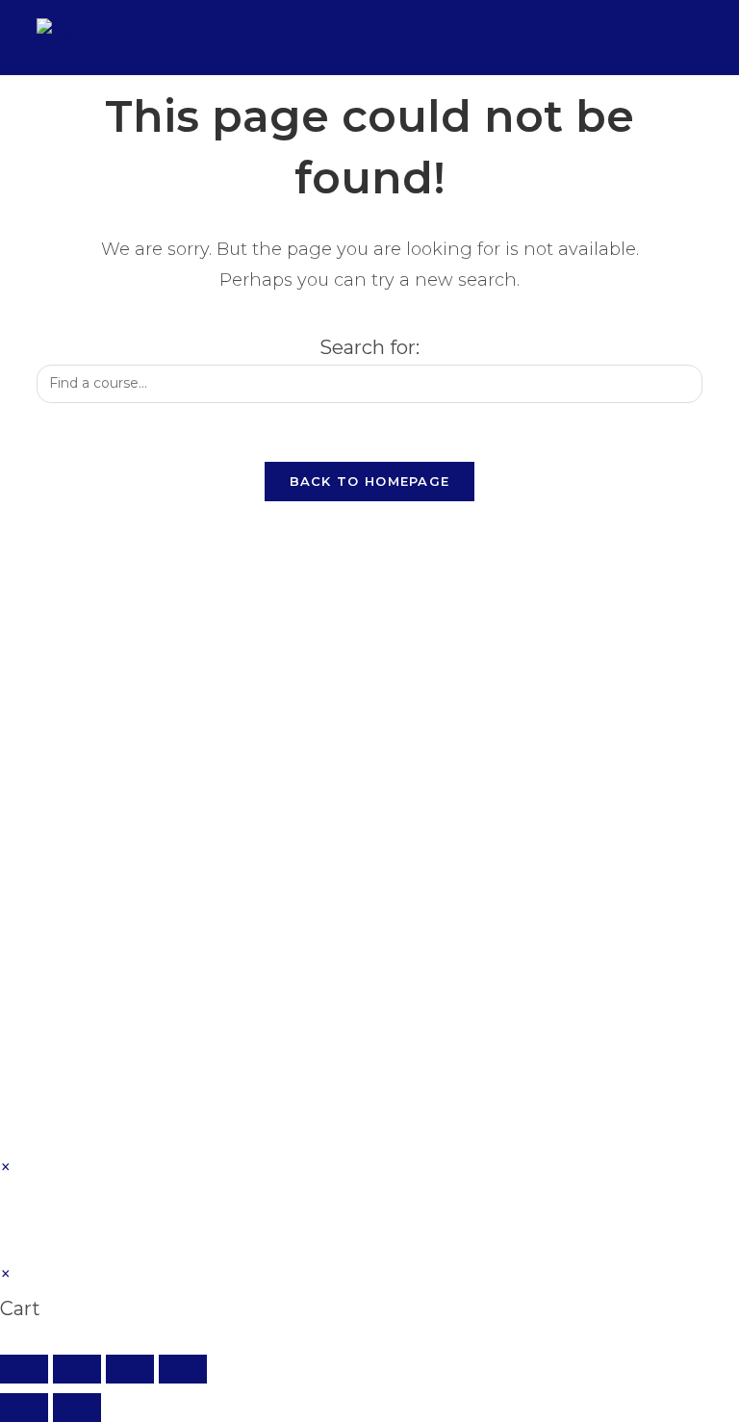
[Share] (130, 1369)
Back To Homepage (370, 481)
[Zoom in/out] (24, 1369)
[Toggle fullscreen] (77, 1369)
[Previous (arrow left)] (24, 1407)
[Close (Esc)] (183, 1369)
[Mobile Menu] (688, 37)
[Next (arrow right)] (77, 1407)
